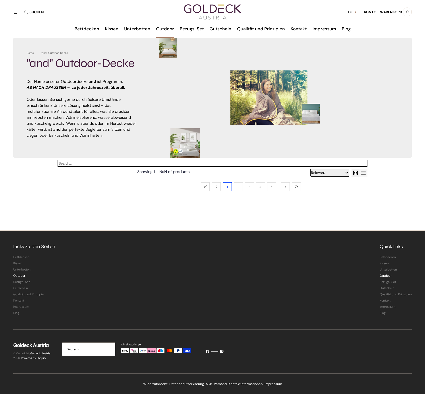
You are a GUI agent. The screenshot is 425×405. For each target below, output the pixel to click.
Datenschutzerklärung (186, 384)
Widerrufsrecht (155, 384)
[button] (34, 12)
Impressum (273, 384)
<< (205, 186)
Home (30, 53)
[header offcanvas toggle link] (17, 12)
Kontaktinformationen (245, 384)
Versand (220, 384)
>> (296, 186)
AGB (209, 384)
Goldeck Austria (40, 353)
